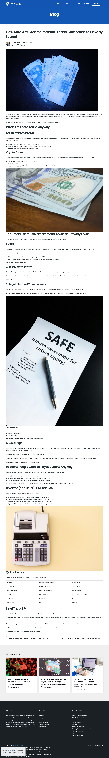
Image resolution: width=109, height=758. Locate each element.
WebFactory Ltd (10, 715)
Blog (78, 3)
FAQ (73, 3)
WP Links (75, 724)
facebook (90, 745)
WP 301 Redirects (77, 731)
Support (86, 3)
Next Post (81, 637)
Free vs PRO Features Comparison (49, 720)
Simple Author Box (77, 735)
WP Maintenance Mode (79, 718)
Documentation (43, 722)
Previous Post (28, 637)
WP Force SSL (76, 722)
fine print (12, 750)
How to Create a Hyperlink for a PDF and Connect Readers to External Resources (20, 681)
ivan (15, 45)
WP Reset (75, 720)
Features (58, 3)
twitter (98, 745)
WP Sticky (75, 733)
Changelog (42, 718)
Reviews (66, 3)
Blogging (22, 45)
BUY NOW (96, 3)
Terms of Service (44, 724)
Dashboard (42, 726)
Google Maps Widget (78, 726)
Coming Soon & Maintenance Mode (82, 729)
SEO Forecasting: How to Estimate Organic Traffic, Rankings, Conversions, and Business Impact (54, 681)
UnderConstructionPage (79, 715)
